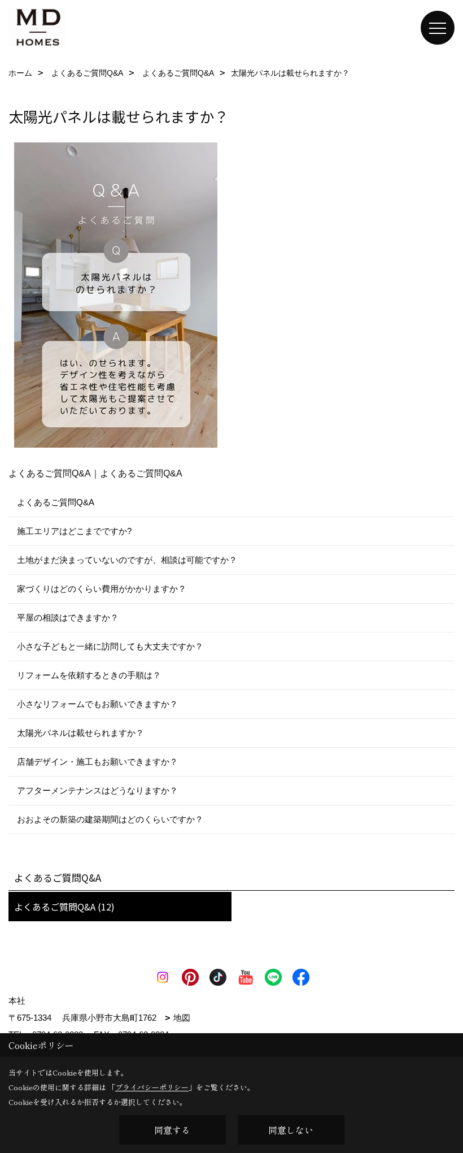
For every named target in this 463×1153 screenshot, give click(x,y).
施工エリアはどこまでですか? (74, 531)
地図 (181, 1017)
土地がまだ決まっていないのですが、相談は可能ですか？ (127, 560)
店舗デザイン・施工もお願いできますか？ (97, 761)
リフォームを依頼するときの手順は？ (89, 675)
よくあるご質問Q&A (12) (64, 906)
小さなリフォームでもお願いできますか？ (97, 704)
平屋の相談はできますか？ (68, 617)
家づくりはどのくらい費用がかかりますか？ (101, 588)
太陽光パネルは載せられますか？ (80, 733)
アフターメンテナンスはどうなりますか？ (97, 790)
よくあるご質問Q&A (55, 502)
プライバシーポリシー (152, 1087)
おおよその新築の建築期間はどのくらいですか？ (110, 819)
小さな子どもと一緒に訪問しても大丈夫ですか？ (110, 646)
